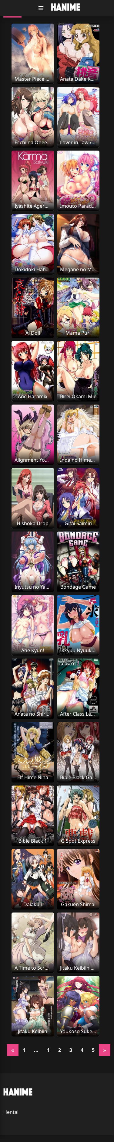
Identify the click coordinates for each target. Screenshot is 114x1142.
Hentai (10, 1112)
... (36, 1050)
